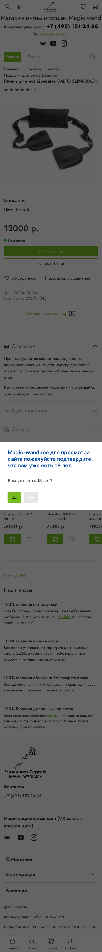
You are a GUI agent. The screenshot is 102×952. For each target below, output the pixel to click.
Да (14, 497)
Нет (31, 497)
